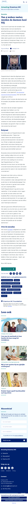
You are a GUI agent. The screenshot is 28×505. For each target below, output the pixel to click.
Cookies (2, 470)
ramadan (10, 229)
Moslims (4, 296)
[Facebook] (11, 273)
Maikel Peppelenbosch (14, 289)
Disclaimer (8, 470)
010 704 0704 (7, 488)
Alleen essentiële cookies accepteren (14, 500)
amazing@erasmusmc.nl (10, 486)
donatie (10, 306)
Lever (3, 289)
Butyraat (17, 280)
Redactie (5, 453)
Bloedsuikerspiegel (7, 280)
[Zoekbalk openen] (23, 2)
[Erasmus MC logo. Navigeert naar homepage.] (4, 2)
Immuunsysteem (16, 286)
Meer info (14, 502)
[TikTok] (9, 468)
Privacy (14, 470)
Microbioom (17, 292)
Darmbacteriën (6, 286)
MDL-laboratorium (7, 292)
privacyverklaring (19, 435)
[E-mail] (17, 273)
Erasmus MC (6, 459)
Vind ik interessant (7, 269)
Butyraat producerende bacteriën (10, 283)
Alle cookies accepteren (14, 497)
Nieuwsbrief (6, 456)
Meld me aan (7, 440)
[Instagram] (14, 273)
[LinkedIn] (20, 273)
